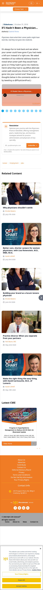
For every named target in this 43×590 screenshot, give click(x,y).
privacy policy (8, 151)
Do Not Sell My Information (21, 477)
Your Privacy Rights (21, 480)
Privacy (21, 472)
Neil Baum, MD (10, 342)
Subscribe (31, 145)
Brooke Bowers (10, 211)
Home (7, 522)
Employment (14, 163)
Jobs (22, 163)
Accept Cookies (21, 586)
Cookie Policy (36, 570)
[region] (21, 568)
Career (5, 163)
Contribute (21, 465)
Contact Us (21, 467)
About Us (21, 460)
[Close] (40, 548)
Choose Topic (19, 9)
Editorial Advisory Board (21, 470)
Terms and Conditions (21, 475)
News (25, 522)
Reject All (21, 580)
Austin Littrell (10, 256)
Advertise (21, 462)
